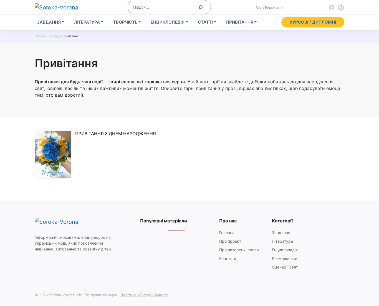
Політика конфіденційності (144, 295)
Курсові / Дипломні (313, 22)
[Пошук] (201, 7)
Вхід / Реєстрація (269, 8)
